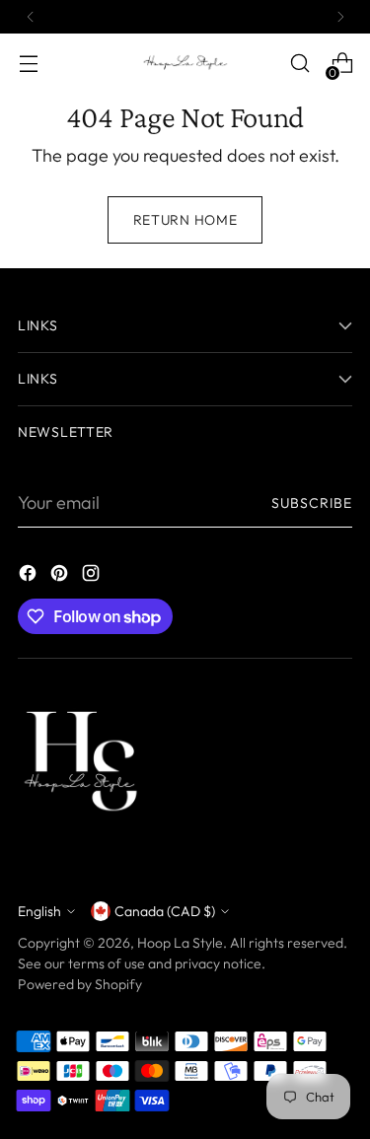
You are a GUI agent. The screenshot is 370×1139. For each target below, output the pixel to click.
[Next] (340, 17)
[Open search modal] (299, 63)
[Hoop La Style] (185, 63)
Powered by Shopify (80, 984)
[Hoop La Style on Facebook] (29, 576)
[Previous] (30, 17)
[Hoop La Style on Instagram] (93, 576)
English (39, 911)
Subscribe (311, 503)
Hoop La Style (180, 943)
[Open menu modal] (28, 63)
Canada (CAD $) (164, 911)
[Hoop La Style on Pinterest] (61, 576)
